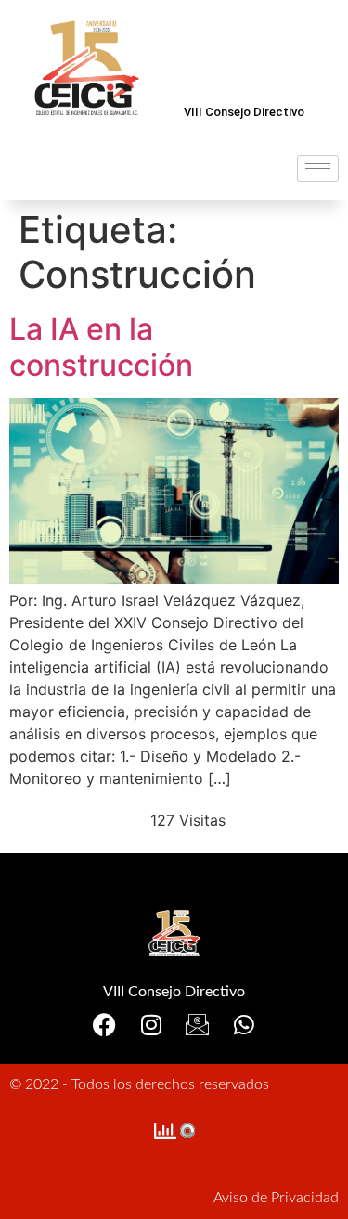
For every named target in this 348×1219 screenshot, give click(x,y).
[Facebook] (104, 1024)
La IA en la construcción (101, 346)
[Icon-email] (197, 1024)
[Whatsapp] (243, 1024)
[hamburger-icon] (318, 168)
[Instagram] (150, 1024)
